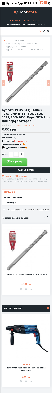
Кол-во (5, 154)
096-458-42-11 (33, 20)
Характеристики (13, 197)
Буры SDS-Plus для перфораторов (35, 181)
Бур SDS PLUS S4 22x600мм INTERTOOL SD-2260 (26, 275)
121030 (4, 181)
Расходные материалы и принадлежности (22, 44)
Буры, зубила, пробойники (16, 47)
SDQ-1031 (11, 181)
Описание (9, 192)
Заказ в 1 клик (26, 170)
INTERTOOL (21, 134)
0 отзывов (16, 125)
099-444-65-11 (17, 20)
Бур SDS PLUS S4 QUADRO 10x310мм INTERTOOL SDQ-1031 (26, 179)
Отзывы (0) (10, 202)
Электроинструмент (16, 40)
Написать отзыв (29, 125)
